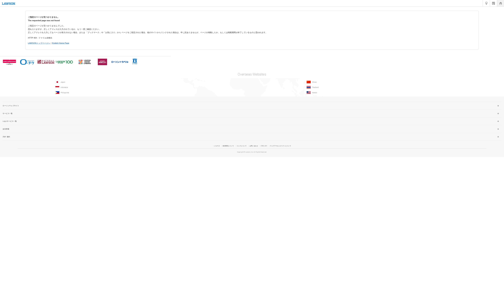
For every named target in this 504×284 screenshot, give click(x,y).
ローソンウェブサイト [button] (11, 106)
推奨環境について (228, 146)
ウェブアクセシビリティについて (280, 146)
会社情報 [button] (6, 129)
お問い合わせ (254, 146)
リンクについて (242, 146)
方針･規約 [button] (6, 137)
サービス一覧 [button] (8, 113)
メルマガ (217, 146)
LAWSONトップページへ (39, 43)
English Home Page (60, 43)
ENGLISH (264, 146)
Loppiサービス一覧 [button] (10, 121)
